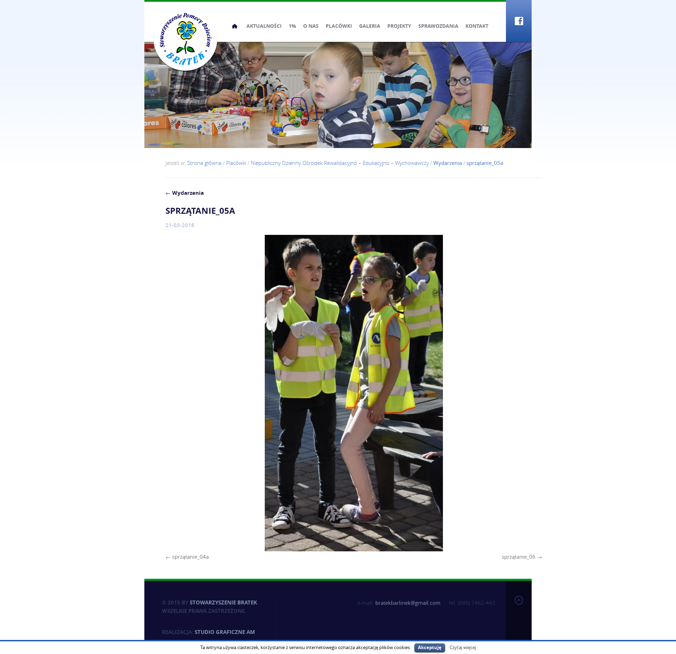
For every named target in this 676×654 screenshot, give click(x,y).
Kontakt (476, 26)
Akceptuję (430, 647)
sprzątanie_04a (190, 556)
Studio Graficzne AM (225, 632)
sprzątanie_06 (519, 556)
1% (292, 26)
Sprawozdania (438, 26)
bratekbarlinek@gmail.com (407, 602)
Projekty (399, 26)
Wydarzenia (184, 193)
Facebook (519, 21)
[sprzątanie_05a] (353, 393)
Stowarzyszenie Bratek (223, 602)
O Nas (311, 26)
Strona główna (234, 26)
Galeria (369, 26)
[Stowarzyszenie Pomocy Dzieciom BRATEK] (185, 38)
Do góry (519, 616)
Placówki (339, 26)
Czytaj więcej (463, 647)
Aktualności (264, 26)
